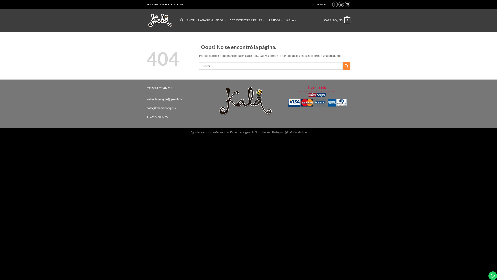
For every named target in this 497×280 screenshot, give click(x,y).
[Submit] (346, 66)
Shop (191, 20)
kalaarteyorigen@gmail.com (165, 99)
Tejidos (274, 20)
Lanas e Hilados (210, 20)
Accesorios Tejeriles (245, 20)
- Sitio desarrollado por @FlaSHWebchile (280, 132)
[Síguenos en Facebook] (335, 4)
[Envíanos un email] (347, 4)
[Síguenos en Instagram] (341, 4)
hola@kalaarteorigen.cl (162, 108)
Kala (290, 20)
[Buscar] (181, 20)
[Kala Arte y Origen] (160, 20)
